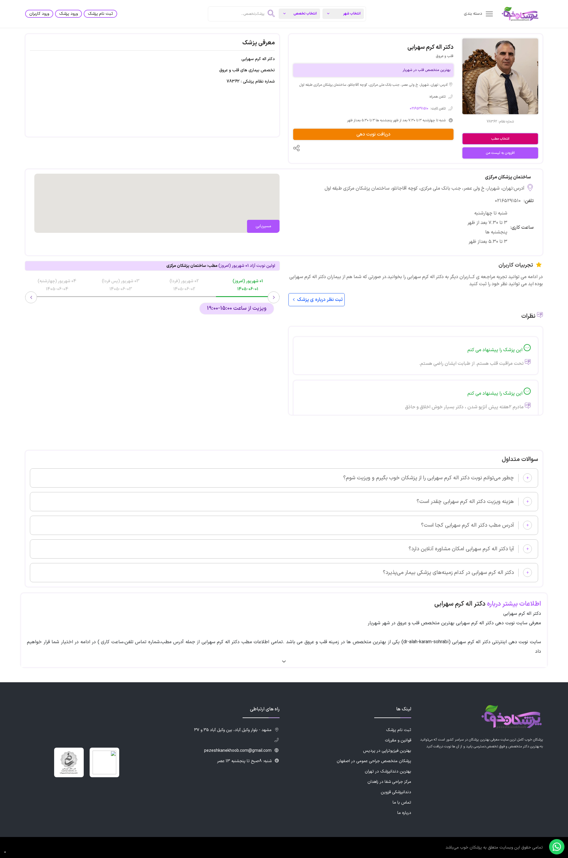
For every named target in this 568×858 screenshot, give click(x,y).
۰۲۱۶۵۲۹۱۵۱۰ (419, 108)
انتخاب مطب (500, 138)
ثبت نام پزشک (100, 14)
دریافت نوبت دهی (373, 134)
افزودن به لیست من (500, 153)
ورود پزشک (68, 14)
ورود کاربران (39, 14)
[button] (31, 297)
